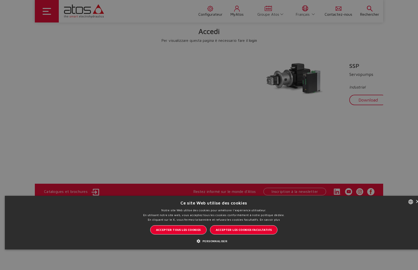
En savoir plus (270, 219)
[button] (214, 241)
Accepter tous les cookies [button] (178, 230)
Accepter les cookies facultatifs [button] (244, 230)
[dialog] (209, 135)
